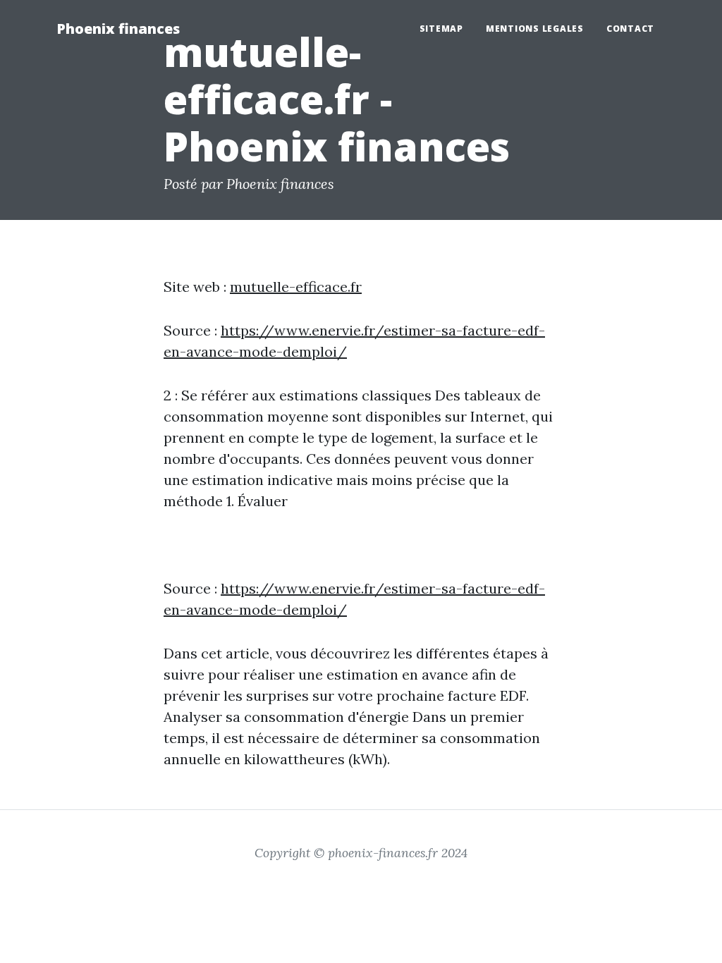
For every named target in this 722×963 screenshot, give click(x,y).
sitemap (441, 29)
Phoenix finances (118, 28)
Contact (630, 29)
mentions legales (535, 29)
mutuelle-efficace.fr (296, 286)
